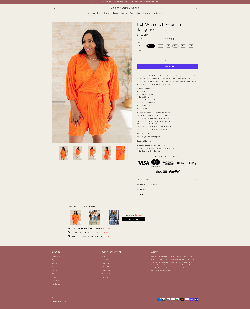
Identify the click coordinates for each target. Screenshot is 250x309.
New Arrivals (56, 256)
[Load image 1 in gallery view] (63, 153)
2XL (183, 46)
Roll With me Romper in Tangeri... (82, 228)
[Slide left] (54, 153)
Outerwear (55, 270)
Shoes (54, 277)
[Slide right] (130, 153)
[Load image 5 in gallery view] (121, 153)
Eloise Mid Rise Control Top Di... (82, 232)
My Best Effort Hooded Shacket (82, 236)
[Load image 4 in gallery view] (106, 153)
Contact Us (105, 260)
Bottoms (54, 263)
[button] (54, 8)
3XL (191, 46)
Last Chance (56, 284)
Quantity (139, 50)
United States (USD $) (59, 301)
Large (160, 46)
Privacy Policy (106, 263)
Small (141, 46)
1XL (175, 46)
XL (168, 46)
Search (104, 256)
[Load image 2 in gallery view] (77, 153)
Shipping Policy (107, 270)
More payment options (167, 71)
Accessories (55, 280)
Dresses (54, 267)
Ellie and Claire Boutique (192, 303)
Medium (150, 46)
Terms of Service (107, 274)
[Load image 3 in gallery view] (92, 153)
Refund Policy (106, 267)
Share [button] (141, 194)
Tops (53, 260)
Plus (53, 274)
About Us (105, 277)
